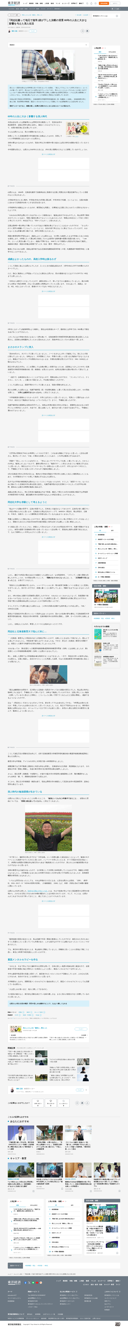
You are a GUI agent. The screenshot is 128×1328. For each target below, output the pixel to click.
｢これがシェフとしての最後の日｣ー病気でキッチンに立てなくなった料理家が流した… (108, 95)
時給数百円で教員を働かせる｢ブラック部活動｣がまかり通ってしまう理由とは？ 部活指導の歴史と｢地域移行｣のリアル (107, 1183)
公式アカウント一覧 (49, 1314)
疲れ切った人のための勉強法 (110, 630)
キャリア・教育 (34, 8)
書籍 (80, 3)
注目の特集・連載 (100, 586)
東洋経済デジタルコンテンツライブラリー (40, 1304)
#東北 (113, 618)
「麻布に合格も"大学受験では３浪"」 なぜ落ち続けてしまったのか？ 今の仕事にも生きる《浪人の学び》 (63, 1078)
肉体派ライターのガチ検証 (106, 539)
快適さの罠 (106, 643)
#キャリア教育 (39, 1012)
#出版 (37, 1015)
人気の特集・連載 (101, 527)
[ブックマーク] (83, 31)
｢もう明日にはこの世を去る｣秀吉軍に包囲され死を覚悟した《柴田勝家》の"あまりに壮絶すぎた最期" (20, 1184)
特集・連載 (39, 3)
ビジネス (11, 8)
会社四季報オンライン (34, 1298)
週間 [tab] (112, 530)
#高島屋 (107, 618)
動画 (52, 3)
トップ (25, 3)
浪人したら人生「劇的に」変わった (35, 1028)
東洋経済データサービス (67, 1301)
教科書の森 (87, 1301)
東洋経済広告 (88, 1295)
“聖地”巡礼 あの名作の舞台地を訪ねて (108, 544)
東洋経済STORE (33, 1301)
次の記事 (85, 15)
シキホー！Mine (32, 1307)
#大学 (16, 1015)
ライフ (43, 8)
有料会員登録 (104, 3)
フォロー (33, 31)
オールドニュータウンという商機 (108, 553)
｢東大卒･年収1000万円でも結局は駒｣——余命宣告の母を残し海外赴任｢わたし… (107, 76)
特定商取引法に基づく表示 (56, 1318)
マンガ (58, 3)
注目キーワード (99, 613)
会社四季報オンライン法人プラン (70, 1298)
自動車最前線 (102, 563)
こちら (76, 136)
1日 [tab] (100, 530)
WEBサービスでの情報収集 (16, 1318)
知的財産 (43, 1318)
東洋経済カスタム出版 (91, 1298)
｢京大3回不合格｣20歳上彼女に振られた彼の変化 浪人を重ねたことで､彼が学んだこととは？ (20, 1078)
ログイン (115, 3)
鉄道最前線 (101, 534)
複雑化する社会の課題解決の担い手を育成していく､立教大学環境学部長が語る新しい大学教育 (78, 1184)
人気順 (47, 3)
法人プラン (107, 1304)
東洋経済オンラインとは (100, 16)
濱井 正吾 (14, 31)
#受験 (20, 1012)
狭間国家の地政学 (108, 656)
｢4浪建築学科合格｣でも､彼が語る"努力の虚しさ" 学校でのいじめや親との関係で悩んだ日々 (21, 1062)
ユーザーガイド (109, 1307)
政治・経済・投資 (22, 8)
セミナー (65, 3)
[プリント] (87, 31)
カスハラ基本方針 (85, 1318)
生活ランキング (102, 558)
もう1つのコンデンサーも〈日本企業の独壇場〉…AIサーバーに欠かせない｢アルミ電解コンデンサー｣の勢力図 (95, 1246)
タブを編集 (116, 8)
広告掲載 (60, 1314)
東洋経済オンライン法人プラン (69, 1295)
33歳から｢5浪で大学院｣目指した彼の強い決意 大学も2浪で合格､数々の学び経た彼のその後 (63, 1070)
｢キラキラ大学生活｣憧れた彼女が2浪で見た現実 (62, 1061)
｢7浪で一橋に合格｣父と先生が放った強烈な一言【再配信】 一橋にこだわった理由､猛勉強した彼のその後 (21, 1054)
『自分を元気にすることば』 (37, 891)
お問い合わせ (97, 1318)
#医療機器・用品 (99, 618)
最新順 (31, 3)
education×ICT (12, 1295)
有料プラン (107, 1301)
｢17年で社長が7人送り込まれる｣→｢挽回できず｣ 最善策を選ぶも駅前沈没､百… (108, 57)
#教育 (28, 1012)
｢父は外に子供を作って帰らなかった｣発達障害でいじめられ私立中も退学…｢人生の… (107, 86)
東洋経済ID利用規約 (72, 1318)
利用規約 (107, 1310)
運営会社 (29, 1314)
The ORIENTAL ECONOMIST (37, 1295)
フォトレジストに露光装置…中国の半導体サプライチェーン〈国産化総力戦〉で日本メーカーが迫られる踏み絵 (94, 1231)
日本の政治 (101, 567)
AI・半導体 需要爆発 (104, 577)
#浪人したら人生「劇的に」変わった (32, 15)
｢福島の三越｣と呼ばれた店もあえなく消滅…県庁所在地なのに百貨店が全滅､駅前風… (108, 66)
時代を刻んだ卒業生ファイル (106, 572)
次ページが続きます (48, 154)
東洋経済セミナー (65, 1304)
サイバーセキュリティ (14, 1298)
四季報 (73, 3)
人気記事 (97, 48)
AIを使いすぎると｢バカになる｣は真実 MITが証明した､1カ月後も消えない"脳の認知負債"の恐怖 (49, 1182)
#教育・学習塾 (27, 1015)
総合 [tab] (100, 52)
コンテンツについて (110, 1298)
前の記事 (79, 15)
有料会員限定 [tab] (112, 52)
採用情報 (37, 1314)
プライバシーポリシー (32, 1318)
